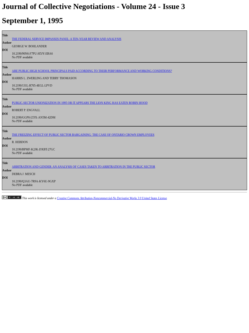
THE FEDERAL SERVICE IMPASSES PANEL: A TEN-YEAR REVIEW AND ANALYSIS (66, 39)
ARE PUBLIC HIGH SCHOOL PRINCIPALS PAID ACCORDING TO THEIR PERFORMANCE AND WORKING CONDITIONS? (92, 71)
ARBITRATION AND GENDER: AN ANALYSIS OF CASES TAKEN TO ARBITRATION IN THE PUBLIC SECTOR (83, 166)
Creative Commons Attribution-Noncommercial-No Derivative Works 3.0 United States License (112, 198)
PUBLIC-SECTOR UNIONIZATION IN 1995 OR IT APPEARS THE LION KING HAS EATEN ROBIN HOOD (80, 103)
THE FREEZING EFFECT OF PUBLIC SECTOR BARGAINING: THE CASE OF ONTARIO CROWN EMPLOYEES (83, 135)
